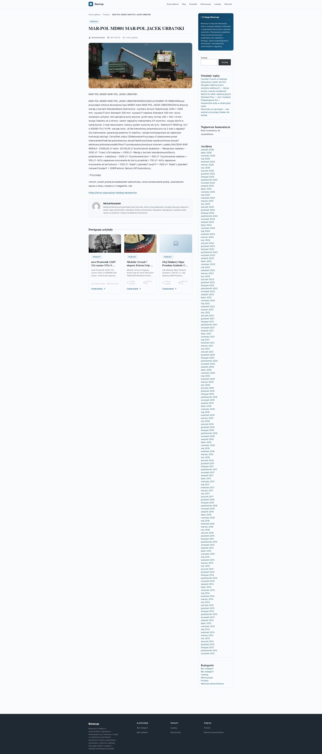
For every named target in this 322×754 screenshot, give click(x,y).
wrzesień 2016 (208, 508)
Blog (184, 4)
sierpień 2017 (207, 475)
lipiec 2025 (206, 189)
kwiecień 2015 (207, 560)
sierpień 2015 (207, 548)
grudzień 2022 (208, 282)
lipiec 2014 (206, 587)
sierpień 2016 (207, 511)
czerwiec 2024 (208, 228)
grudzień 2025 (208, 173)
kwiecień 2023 (208, 270)
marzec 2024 (207, 237)
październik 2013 (209, 614)
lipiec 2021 (206, 333)
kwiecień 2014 (207, 596)
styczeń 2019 (207, 424)
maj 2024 (205, 231)
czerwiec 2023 (208, 264)
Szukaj (204, 57)
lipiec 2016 (206, 514)
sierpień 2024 (207, 222)
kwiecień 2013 (207, 632)
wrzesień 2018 (208, 436)
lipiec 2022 (206, 297)
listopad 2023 (207, 249)
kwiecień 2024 (208, 234)
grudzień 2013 (207, 608)
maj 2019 (205, 412)
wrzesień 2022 (208, 291)
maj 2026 (205, 158)
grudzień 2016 (207, 499)
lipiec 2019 (206, 406)
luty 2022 (205, 312)
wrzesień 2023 (208, 255)
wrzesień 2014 (208, 581)
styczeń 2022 (207, 315)
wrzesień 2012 (208, 653)
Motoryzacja (205, 4)
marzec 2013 (207, 635)
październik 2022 (209, 288)
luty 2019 (205, 421)
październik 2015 (209, 542)
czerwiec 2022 (208, 300)
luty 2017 (205, 493)
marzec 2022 (207, 309)
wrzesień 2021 (208, 327)
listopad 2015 (207, 539)
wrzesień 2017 (207, 472)
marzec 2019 (207, 418)
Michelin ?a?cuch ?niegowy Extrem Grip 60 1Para (140, 265)
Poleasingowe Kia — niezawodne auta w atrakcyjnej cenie (215, 103)
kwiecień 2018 (207, 451)
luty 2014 (205, 602)
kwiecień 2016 (207, 523)
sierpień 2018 (207, 439)
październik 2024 (209, 216)
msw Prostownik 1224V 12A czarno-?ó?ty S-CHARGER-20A (103, 265)
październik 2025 (209, 180)
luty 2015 (205, 566)
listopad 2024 (207, 213)
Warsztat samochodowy (212, 683)
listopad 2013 (207, 611)
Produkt (94, 22)
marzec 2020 (207, 382)
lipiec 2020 (206, 370)
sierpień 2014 (207, 584)
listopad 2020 (207, 358)
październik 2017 (209, 469)
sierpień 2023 (207, 258)
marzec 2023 (207, 273)
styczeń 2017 (207, 496)
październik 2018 (209, 433)
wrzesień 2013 (208, 617)
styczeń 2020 (207, 388)
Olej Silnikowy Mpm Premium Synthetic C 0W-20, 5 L (173, 265)
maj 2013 (205, 629)
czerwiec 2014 (208, 590)
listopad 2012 (207, 647)
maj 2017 (205, 484)
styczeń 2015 (207, 569)
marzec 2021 (207, 345)
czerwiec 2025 (208, 192)
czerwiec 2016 (208, 517)
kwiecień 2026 (208, 161)
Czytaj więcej (97, 289)
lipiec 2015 (206, 551)
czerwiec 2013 (208, 626)
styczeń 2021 (207, 351)
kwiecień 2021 (207, 342)
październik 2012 (209, 650)
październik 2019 (209, 397)
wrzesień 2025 (208, 183)
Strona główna (173, 4)
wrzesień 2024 (208, 219)
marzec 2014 (207, 599)
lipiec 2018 (206, 442)
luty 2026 (205, 167)
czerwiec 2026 (208, 155)
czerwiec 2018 (208, 445)
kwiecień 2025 (208, 198)
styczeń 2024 (207, 243)
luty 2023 (205, 276)
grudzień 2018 (207, 427)
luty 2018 (205, 457)
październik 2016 (209, 505)
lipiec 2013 (206, 623)
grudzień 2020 (208, 354)
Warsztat (228, 4)
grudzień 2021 (207, 318)
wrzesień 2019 (208, 400)
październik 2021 (209, 324)
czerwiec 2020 (208, 373)
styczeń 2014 (207, 605)
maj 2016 (205, 520)
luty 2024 (205, 240)
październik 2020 (209, 361)
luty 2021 (205, 348)
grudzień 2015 (207, 536)
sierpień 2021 (207, 330)
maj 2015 (205, 557)
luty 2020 (205, 385)
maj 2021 (205, 339)
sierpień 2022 (207, 294)
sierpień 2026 (207, 149)
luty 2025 (205, 204)
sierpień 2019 (207, 403)
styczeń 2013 (207, 641)
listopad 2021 (207, 321)
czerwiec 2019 (208, 409)
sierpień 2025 (207, 186)
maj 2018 (205, 448)
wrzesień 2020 (208, 364)
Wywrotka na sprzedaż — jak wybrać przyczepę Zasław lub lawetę (215, 112)
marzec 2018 (207, 454)
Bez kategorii (207, 668)
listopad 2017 (207, 466)
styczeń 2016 (207, 532)
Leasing (217, 4)
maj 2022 (205, 303)
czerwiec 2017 (208, 481)
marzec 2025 (207, 201)
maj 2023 (205, 267)
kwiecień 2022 (208, 306)
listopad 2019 (207, 394)
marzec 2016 (207, 526)
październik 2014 (209, 578)
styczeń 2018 (207, 460)
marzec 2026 (207, 164)
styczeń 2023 (207, 279)
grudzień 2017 (207, 463)
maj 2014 (205, 593)
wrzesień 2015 (208, 545)
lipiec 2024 (206, 225)
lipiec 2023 (206, 261)
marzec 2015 (207, 563)
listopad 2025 (207, 176)
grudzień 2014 (207, 572)
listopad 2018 (207, 430)
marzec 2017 (207, 490)
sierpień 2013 (207, 620)
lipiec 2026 (206, 152)
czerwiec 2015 (208, 554)
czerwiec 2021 (208, 336)
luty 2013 (205, 638)
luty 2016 (205, 529)
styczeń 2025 (207, 207)
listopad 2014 (207, 575)
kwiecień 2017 (207, 487)
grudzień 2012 (207, 644)
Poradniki (193, 4)
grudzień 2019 (207, 391)
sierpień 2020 (207, 367)
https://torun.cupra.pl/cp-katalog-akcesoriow (113, 192)
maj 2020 (205, 376)
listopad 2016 (207, 502)
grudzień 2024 (208, 210)
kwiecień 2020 (208, 379)
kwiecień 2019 (207, 415)
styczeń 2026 (207, 170)
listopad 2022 (207, 285)
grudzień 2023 (208, 246)
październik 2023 (209, 252)
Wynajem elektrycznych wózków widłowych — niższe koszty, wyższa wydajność (215, 88)
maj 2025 (205, 195)
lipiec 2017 (206, 478)
